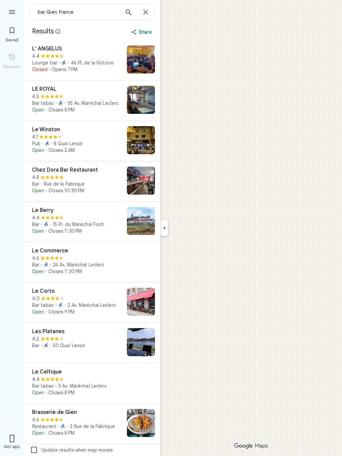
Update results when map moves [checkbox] (71, 450)
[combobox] (78, 12)
